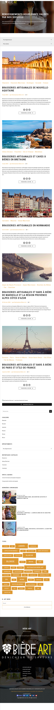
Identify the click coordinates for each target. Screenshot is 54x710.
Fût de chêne (6, 575)
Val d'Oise (47, 357)
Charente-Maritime (18, 83)
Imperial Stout (44, 575)
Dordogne (30, 83)
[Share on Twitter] (27, 110)
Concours (4, 464)
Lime (14, 579)
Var (5, 287)
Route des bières (17, 584)
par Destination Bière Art (17, 94)
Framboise (37, 571)
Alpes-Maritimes (29, 285)
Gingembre (16, 575)
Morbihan (38, 152)
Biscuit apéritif (31, 550)
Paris (12, 357)
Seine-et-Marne (21, 357)
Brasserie (4, 458)
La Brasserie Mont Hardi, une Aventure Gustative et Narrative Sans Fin (32, 497)
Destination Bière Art (35, 567)
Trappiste (21, 588)
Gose (25, 575)
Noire (3, 437)
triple (30, 588)
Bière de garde (7, 555)
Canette (6, 567)
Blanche (4, 420)
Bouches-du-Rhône (44, 285)
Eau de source (18, 571)
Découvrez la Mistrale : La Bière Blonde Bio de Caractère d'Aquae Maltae (34, 513)
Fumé (45, 571)
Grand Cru (33, 575)
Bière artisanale (43, 550)
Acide (12, 546)
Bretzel (22, 561)
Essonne (5, 357)
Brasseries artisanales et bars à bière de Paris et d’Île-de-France (27, 366)
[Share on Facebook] (24, 110)
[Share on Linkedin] (29, 110)
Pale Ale (38, 579)
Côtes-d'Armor (7, 152)
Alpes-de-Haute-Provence (11, 285)
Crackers (20, 567)
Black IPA (18, 555)
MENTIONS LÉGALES (13, 688)
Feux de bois (28, 571)
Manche (13, 221)
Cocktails (4, 468)
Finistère (18, 152)
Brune (3, 434)
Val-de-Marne (9, 360)
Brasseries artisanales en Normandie (26, 225)
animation (33, 546)
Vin (38, 588)
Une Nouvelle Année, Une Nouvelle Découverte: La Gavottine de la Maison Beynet (34, 529)
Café (40, 561)
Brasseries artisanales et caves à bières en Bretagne (24, 158)
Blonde (4, 423)
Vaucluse (11, 287)
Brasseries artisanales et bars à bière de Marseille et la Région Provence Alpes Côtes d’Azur (27, 295)
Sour (40, 584)
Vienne (45, 83)
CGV (44, 688)
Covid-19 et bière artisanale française (11, 477)
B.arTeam (24, 675)
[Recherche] (50, 411)
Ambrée (4, 427)
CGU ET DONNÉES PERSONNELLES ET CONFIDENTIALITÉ (30, 688)
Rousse (3, 430)
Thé (14, 588)
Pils (47, 579)
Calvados (5, 221)
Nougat (30, 579)
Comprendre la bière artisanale (10, 481)
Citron (13, 567)
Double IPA (7, 571)
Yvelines (19, 360)
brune (31, 562)
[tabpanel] (27, 65)
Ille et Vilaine (28, 152)
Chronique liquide (26, 671)
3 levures (6, 546)
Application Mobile (10, 550)
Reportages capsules (27, 673)
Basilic (23, 550)
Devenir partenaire (26, 669)
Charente (5, 83)
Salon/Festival (5, 461)
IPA (6, 579)
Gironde (38, 83)
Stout (6, 588)
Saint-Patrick (31, 584)
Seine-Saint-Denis (35, 357)
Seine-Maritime (24, 221)
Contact (24, 677)
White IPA (7, 592)
